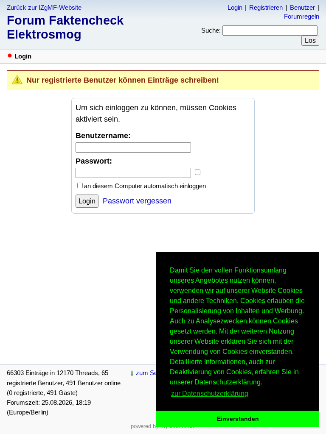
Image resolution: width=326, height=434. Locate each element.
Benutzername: (103, 135)
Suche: (211, 30)
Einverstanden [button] (238, 418)
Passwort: (94, 161)
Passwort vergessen (137, 201)
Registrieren (266, 7)
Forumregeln (301, 16)
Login (235, 7)
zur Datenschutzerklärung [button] (209, 393)
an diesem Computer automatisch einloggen (145, 185)
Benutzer (302, 7)
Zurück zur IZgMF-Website (44, 7)
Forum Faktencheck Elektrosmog (65, 27)
